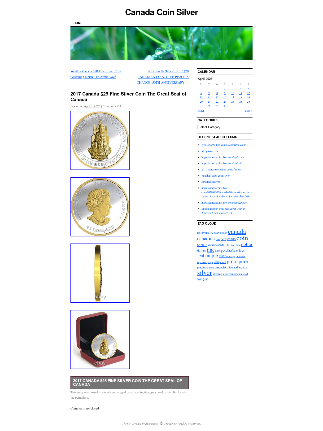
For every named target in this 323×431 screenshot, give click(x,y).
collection (230, 245)
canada (106, 392)
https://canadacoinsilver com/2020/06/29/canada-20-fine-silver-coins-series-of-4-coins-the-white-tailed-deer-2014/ (226, 192)
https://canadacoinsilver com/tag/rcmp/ (222, 157)
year (205, 279)
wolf (199, 279)
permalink (81, 397)
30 (224, 106)
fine (146, 392)
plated (222, 262)
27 (201, 106)
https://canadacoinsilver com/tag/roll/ (221, 163)
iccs (242, 250)
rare (217, 267)
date (238, 245)
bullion (223, 233)
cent (223, 239)
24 (232, 101)
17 (232, 97)
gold (224, 250)
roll (229, 267)
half (230, 250)
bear (216, 233)
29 (217, 106)
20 (201, 101)
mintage (230, 256)
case (218, 239)
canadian (206, 238)
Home (78, 23)
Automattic (151, 423)
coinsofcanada (216, 245)
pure (243, 261)
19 (248, 97)
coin (140, 392)
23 (224, 101)
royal (234, 267)
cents (231, 238)
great (153, 392)
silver (168, 392)
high (235, 250)
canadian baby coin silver (215, 175)
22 (217, 101)
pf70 (216, 262)
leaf (201, 255)
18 (240, 97)
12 (248, 93)
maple (211, 255)
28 (209, 106)
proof (232, 261)
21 (209, 101)
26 (248, 101)
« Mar (200, 110)
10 (232, 93)
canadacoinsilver (210, 181)
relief (223, 267)
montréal (240, 256)
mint (222, 255)
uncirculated (241, 274)
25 (240, 101)
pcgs (210, 262)
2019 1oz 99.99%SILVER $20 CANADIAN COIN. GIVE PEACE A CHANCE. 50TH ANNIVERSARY (163, 77)
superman (228, 274)
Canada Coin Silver (161, 11)
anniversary (205, 232)
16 (224, 97)
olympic (202, 262)
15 (217, 97)
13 (201, 97)
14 (209, 97)
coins (202, 244)
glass (217, 250)
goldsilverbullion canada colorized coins (223, 145)
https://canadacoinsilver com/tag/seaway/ (224, 202)
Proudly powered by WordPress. (182, 423)
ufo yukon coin (209, 151)
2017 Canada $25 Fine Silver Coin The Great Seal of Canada (127, 383)
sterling (217, 274)
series (243, 267)
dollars (201, 250)
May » (249, 110)
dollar (247, 244)
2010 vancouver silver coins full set (221, 169)
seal (160, 392)
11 (240, 93)
